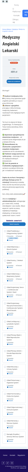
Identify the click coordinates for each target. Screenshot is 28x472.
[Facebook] (3, 1)
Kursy (16, 5)
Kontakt (17, 15)
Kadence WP (23, 468)
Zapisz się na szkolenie (14, 81)
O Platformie (17, 10)
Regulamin (21, 455)
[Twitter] (7, 462)
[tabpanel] (14, 266)
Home (5, 455)
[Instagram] (6, 1)
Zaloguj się (15, 20)
